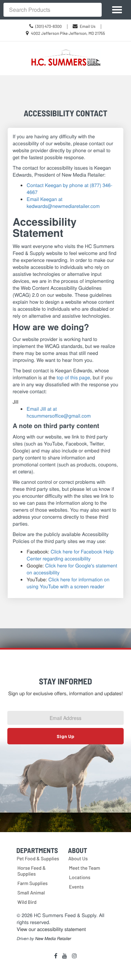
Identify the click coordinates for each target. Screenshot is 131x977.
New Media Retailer (53, 938)
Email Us (87, 26)
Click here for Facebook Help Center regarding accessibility (70, 555)
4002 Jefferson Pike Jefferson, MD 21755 (68, 33)
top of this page (73, 377)
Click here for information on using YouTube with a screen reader (68, 583)
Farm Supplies (32, 883)
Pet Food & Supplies (38, 858)
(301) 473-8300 (48, 26)
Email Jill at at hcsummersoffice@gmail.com (59, 412)
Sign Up (65, 736)
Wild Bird (27, 902)
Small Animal (31, 892)
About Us (78, 858)
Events (76, 887)
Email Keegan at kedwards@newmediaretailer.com (63, 202)
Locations (79, 877)
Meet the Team (84, 868)
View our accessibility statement (51, 928)
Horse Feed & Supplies (31, 871)
